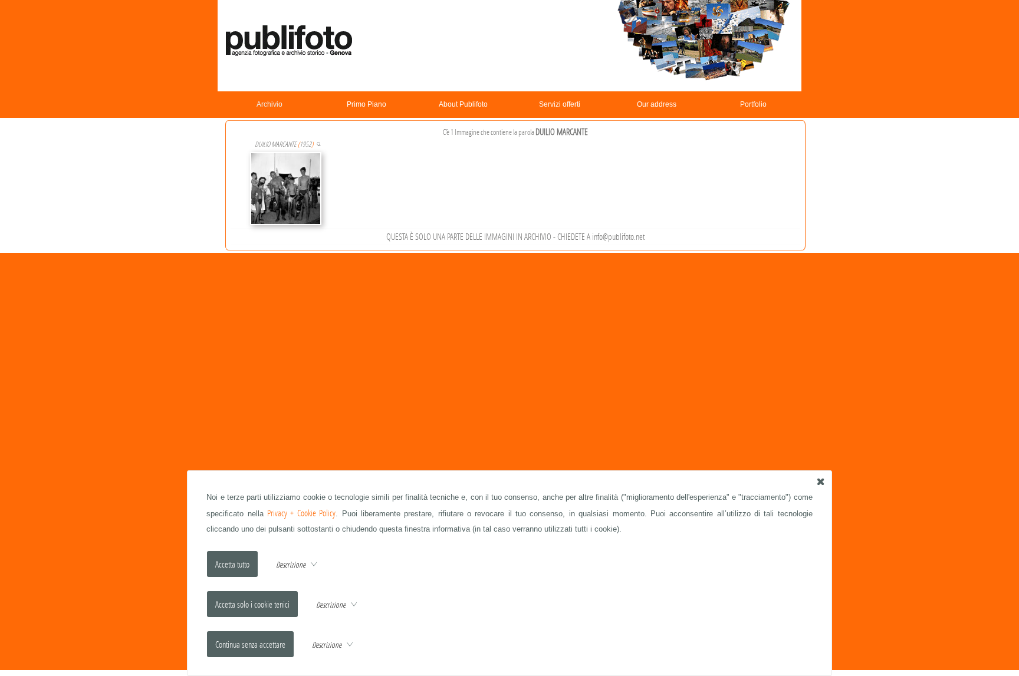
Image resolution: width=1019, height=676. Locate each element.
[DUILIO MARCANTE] (319, 144)
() (284, 144)
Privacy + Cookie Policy (301, 513)
